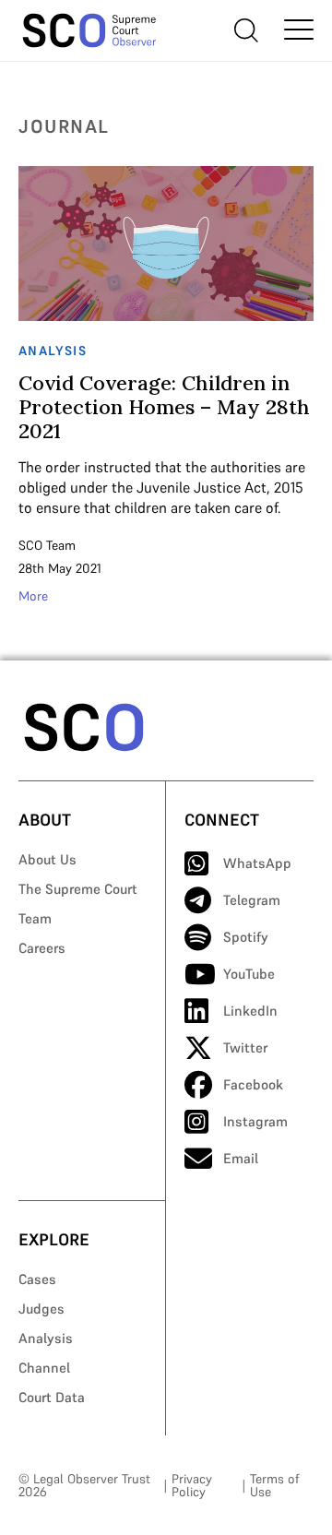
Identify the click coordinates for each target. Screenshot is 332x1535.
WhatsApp (257, 863)
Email (240, 1158)
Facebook (253, 1084)
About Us (47, 859)
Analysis (45, 1338)
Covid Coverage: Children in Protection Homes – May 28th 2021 (164, 407)
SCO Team (47, 545)
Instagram (255, 1121)
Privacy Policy (192, 1485)
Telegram (251, 900)
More (33, 596)
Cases (37, 1279)
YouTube (249, 973)
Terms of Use (274, 1485)
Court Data (51, 1397)
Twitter (245, 1047)
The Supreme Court (77, 889)
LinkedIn (250, 1010)
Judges (41, 1308)
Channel (44, 1367)
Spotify (245, 937)
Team (35, 918)
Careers (41, 948)
